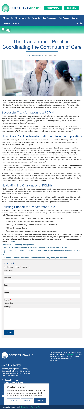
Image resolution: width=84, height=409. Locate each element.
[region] (26, 394)
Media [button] (16, 23)
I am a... (7, 300)
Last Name (8, 278)
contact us (11, 241)
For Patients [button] (34, 18)
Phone (7, 292)
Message (7, 306)
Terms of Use (35, 407)
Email (6, 285)
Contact (75, 18)
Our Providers (49, 18)
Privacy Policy (25, 407)
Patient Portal (53, 8)
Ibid (4, 255)
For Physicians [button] (18, 18)
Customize (13, 401)
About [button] (6, 18)
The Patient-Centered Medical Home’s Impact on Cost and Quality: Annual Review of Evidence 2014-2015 (41, 251)
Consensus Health (36, 55)
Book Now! (71, 8)
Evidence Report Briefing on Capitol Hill (18, 244)
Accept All (40, 401)
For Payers (64, 18)
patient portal (72, 354)
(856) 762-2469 (12, 383)
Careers (6, 23)
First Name (9, 270)
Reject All (27, 401)
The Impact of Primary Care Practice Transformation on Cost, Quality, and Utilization (35, 247)
